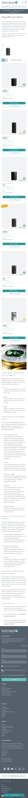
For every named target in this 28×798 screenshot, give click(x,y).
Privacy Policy (4, 786)
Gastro (3, 734)
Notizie (3, 716)
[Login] (22, 2)
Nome (3, 654)
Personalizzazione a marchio (8, 711)
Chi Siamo (4, 707)
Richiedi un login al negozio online (9, 691)
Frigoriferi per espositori (7, 726)
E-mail (3, 648)
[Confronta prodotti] (8, 95)
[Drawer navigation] (25, 2)
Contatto (3, 687)
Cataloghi (4, 713)
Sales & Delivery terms (6, 788)
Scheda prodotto (22, 86)
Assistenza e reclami (6, 693)
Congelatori (4, 729)
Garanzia (3, 715)
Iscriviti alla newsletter (6, 695)
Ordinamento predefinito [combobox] (16, 60)
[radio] (6, 60)
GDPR (3, 784)
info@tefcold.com (8, 761)
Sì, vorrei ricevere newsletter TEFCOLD (11, 666)
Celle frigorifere (5, 732)
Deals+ (3, 724)
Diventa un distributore (7, 688)
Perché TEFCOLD (5, 708)
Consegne (4, 710)
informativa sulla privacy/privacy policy (16, 675)
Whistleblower (5, 792)
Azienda (4, 659)
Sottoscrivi (14, 679)
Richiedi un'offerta (6, 690)
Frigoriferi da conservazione (8, 727)
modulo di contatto (21, 610)
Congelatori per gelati (6, 730)
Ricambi (3, 735)
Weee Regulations (5, 790)
